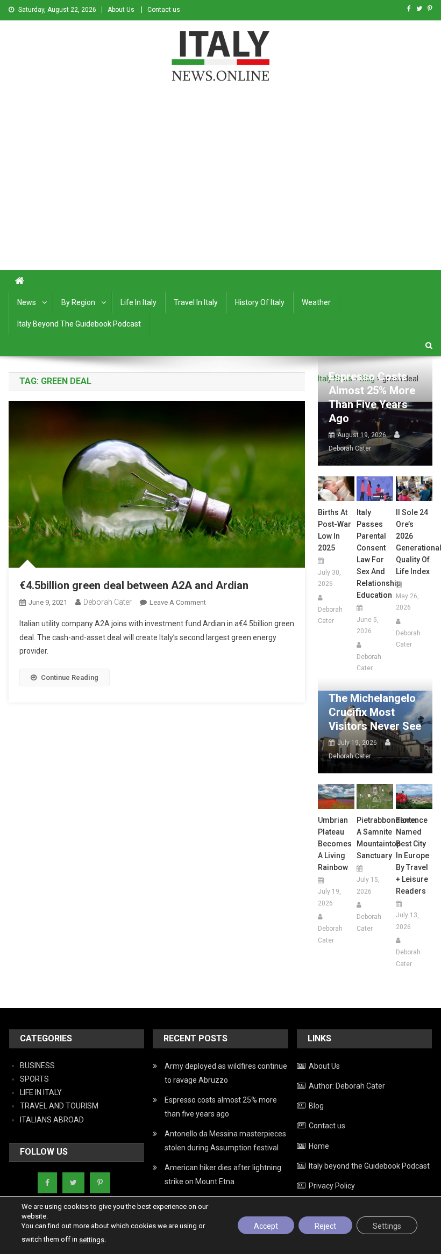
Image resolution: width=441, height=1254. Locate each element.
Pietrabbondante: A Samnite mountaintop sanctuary (375, 838)
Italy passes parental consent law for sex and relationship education (375, 553)
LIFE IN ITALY (41, 1092)
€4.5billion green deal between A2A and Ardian (133, 585)
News (26, 302)
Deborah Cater (107, 602)
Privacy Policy (332, 1185)
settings (91, 1240)
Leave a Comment (178, 602)
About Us (121, 9)
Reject (325, 1226)
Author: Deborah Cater (347, 1086)
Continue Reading (69, 677)
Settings (387, 1226)
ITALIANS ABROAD (52, 1119)
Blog (316, 1105)
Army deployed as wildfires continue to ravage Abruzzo (226, 1073)
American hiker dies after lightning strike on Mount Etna (223, 1174)
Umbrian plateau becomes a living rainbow (335, 844)
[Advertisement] (220, 189)
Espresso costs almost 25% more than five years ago (372, 397)
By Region (78, 302)
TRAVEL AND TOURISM (59, 1105)
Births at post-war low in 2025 (334, 530)
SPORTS (34, 1079)
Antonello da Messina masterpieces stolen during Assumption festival (225, 1140)
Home (319, 1146)
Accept (266, 1226)
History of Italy (259, 302)
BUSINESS (37, 1065)
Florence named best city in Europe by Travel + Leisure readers (412, 855)
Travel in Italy (196, 302)
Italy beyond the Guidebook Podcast (79, 324)
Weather (316, 302)
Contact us (163, 9)
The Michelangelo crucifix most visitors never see (375, 712)
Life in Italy (138, 302)
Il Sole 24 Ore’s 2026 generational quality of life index (414, 542)
